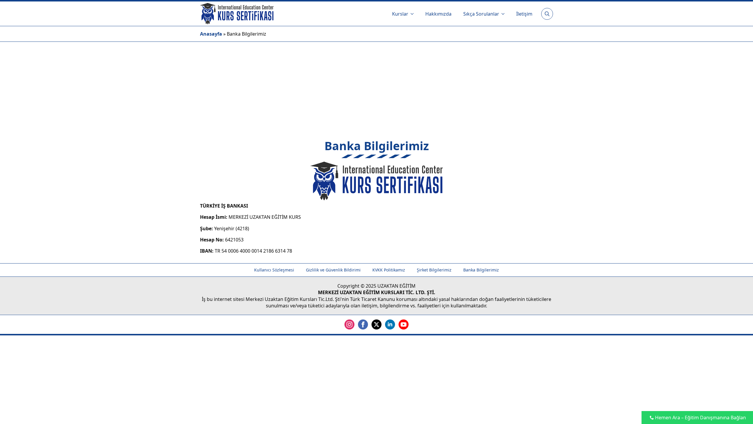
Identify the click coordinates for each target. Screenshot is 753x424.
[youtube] (404, 324)
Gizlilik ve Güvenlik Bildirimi (333, 270)
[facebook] (363, 324)
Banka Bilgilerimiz (481, 270)
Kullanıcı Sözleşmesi (274, 270)
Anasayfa (211, 34)
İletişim (524, 14)
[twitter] (376, 324)
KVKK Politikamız (388, 270)
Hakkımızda (438, 14)
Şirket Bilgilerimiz (434, 270)
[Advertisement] (376, 86)
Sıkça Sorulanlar (481, 14)
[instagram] (349, 324)
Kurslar (400, 14)
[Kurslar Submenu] (413, 14)
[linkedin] (390, 324)
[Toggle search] (547, 14)
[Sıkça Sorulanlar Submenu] (504, 14)
